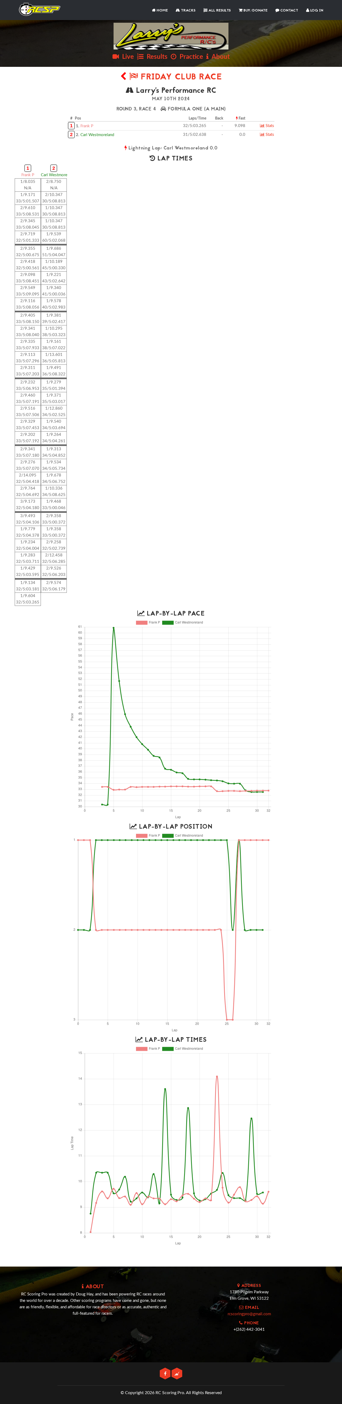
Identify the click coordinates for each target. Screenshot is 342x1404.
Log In (316, 10)
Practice (189, 57)
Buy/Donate (254, 10)
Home (162, 10)
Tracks (188, 10)
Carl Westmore (54, 175)
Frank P (86, 126)
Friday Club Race (180, 77)
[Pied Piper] (177, 1374)
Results (155, 57)
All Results (219, 10)
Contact (288, 10)
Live (126, 57)
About (219, 57)
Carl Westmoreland (97, 135)
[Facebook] (166, 1374)
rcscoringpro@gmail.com (249, 1314)
